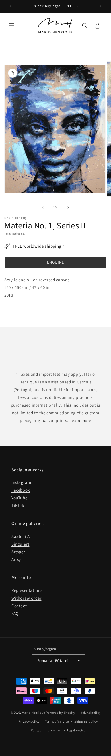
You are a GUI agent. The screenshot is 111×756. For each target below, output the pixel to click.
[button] (11, 25)
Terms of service (57, 721)
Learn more (80, 420)
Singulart (20, 544)
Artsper (18, 551)
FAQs (15, 613)
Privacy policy (29, 721)
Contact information (46, 730)
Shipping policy (86, 721)
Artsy (16, 559)
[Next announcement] (100, 6)
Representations (26, 590)
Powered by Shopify (60, 713)
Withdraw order (26, 598)
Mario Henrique (33, 713)
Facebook (20, 490)
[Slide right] (68, 207)
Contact (19, 605)
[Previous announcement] (10, 6)
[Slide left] (43, 207)
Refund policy (90, 713)
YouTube (19, 497)
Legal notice (76, 730)
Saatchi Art (22, 536)
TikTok (17, 505)
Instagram (21, 482)
